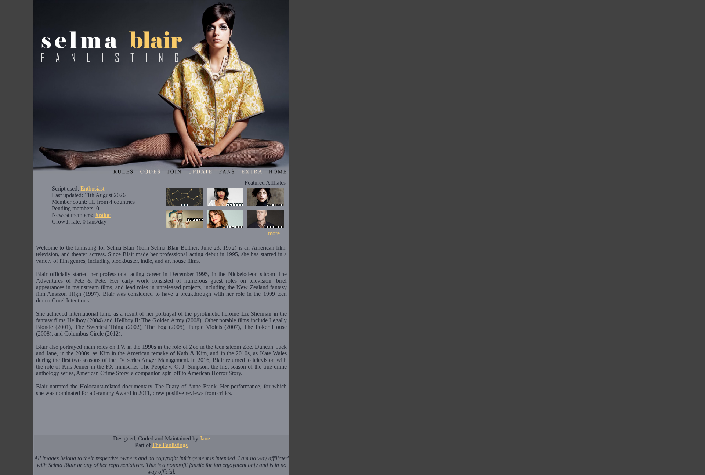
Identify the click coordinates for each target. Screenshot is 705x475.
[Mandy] (225, 228)
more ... (277, 233)
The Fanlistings (170, 445)
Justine (103, 215)
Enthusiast (92, 188)
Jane (205, 438)
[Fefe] (225, 206)
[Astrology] (184, 206)
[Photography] (184, 228)
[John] (265, 228)
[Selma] (265, 206)
